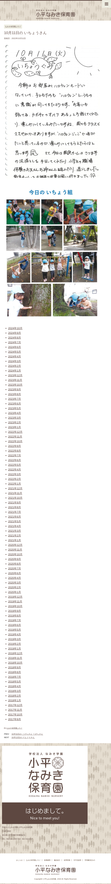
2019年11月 (15, 601)
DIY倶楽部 (77, 860)
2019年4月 (14, 634)
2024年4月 (14, 356)
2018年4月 (14, 686)
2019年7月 (14, 620)
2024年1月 (14, 370)
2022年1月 (14, 483)
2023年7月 (14, 398)
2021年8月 (14, 507)
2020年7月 (14, 568)
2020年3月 (14, 582)
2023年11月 (15, 380)
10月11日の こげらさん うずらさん (27, 734)
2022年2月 (14, 478)
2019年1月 (14, 648)
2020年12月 (15, 544)
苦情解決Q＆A (90, 860)
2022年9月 (14, 445)
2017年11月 (15, 709)
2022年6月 (14, 460)
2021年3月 (14, 530)
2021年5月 (14, 521)
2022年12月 (15, 431)
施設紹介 (57, 860)
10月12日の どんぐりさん (23, 737)
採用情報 (67, 860)
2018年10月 (15, 662)
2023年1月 (14, 427)
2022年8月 (14, 450)
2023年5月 (14, 408)
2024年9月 (14, 332)
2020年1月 (14, 592)
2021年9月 (14, 502)
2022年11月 (15, 436)
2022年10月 (15, 441)
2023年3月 (14, 417)
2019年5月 (14, 629)
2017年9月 (14, 719)
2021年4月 (14, 526)
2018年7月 (14, 676)
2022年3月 (14, 474)
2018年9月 (14, 667)
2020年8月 (14, 563)
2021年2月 (14, 535)
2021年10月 (15, 497)
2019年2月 (14, 643)
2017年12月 (15, 705)
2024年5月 (14, 351)
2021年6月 (14, 516)
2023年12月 (15, 375)
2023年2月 (14, 422)
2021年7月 (14, 511)
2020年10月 (15, 554)
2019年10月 (15, 606)
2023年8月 (14, 394)
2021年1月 (14, 540)
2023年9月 (14, 389)
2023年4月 (14, 413)
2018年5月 (14, 681)
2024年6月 (14, 347)
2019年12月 (15, 596)
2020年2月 (14, 587)
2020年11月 (15, 549)
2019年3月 (14, 639)
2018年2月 (14, 695)
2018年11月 (15, 658)
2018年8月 (14, 672)
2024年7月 (14, 342)
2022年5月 (14, 464)
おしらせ (19, 860)
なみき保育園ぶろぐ (14, 728)
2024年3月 (14, 361)
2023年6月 (14, 403)
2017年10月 (15, 714)
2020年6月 (14, 573)
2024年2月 (14, 365)
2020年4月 (14, 577)
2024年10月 (15, 328)
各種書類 (47, 860)
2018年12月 (15, 653)
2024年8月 (14, 337)
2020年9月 (14, 559)
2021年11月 (15, 493)
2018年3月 (14, 690)
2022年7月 (14, 455)
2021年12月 (15, 488)
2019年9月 (14, 610)
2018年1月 (14, 700)
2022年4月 (14, 469)
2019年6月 (14, 625)
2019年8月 (14, 615)
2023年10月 (15, 384)
